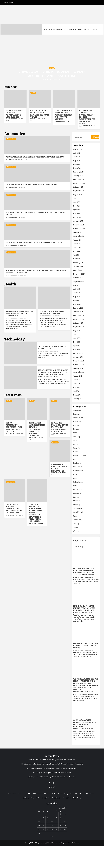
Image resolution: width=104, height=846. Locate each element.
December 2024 (78, 225)
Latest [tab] (85, 540)
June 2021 (77, 383)
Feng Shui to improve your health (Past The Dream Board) (85, 646)
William (47, 79)
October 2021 (78, 368)
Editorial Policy (28, 798)
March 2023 (77, 304)
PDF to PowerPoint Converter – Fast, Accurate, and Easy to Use (70, 29)
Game (75, 440)
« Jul (51, 836)
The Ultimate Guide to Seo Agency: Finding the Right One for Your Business (64, 115)
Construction (78, 418)
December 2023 (78, 270)
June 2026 (77, 157)
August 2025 (77, 194)
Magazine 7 (65, 843)
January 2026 (78, 176)
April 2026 (76, 164)
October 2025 (78, 187)
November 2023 (79, 274)
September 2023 (79, 281)
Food (75, 433)
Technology (77, 520)
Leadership (77, 463)
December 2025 (78, 179)
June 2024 (77, 247)
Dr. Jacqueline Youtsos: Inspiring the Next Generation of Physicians (14, 508)
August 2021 (77, 376)
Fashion (76, 425)
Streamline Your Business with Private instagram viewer (39, 114)
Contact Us (12, 794)
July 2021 (76, 380)
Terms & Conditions (77, 794)
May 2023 (76, 296)
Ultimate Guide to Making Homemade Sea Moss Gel (52, 313)
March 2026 (77, 168)
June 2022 (77, 338)
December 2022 (78, 315)
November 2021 (79, 365)
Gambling (76, 437)
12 (47, 822)
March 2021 (77, 395)
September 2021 (79, 372)
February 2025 (78, 217)
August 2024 (77, 240)
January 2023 (78, 312)
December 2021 (78, 361)
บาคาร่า (52, 787)
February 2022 (78, 353)
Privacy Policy (63, 794)
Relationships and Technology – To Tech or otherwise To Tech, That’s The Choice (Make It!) (53, 372)
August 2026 (77, 149)
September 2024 (79, 236)
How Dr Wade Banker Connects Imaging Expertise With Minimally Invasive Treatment (37, 429)
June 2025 (77, 202)
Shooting (76, 501)
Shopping (76, 504)
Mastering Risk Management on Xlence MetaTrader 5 (52, 772)
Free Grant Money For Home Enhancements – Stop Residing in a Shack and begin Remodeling (85, 571)
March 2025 (77, 213)
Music (75, 474)
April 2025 (76, 210)
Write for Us (37, 794)
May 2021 (76, 387)
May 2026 (76, 160)
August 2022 (77, 330)
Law (74, 459)
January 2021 (78, 399)
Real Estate (77, 489)
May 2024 (76, 251)
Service (76, 497)
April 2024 (76, 255)
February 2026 (78, 172)
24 (39, 829)
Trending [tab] (78, 546)
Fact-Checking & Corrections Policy (48, 798)
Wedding (76, 531)
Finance (55, 442)
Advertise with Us (50, 794)
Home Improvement (80, 455)
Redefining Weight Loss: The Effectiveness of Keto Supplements (19, 314)
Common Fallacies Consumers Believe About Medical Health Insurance (85, 723)
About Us (28, 794)
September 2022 (79, 327)
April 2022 (76, 346)
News (52, 68)
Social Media (77, 508)
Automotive (11, 139)
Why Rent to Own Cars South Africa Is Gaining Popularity (34, 243)
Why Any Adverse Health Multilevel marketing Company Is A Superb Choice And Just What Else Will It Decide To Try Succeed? (85, 684)
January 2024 (78, 266)
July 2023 (76, 289)
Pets (75, 486)
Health (75, 452)
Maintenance (78, 470)
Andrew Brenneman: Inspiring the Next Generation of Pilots (35, 157)
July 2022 (76, 334)
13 (52, 822)
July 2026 (76, 153)
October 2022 (78, 323)
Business (76, 414)
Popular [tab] (77, 540)
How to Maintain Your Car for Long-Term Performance (32, 185)
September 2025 (79, 191)
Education (10, 482)
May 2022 (76, 342)
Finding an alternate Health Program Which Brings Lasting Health (84, 608)
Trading (76, 523)
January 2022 (78, 357)
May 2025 (76, 206)
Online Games (78, 482)
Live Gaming (77, 467)
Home (20, 794)
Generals (76, 448)
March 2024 (77, 259)
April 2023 (76, 300)
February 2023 (78, 308)
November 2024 (79, 228)
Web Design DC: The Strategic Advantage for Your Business (14, 114)
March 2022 (77, 349)
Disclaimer (90, 794)
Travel (75, 527)
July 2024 (76, 244)
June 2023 (77, 293)
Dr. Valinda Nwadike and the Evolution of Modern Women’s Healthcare (59, 427)
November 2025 (79, 183)
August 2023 (77, 285)
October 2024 (78, 232)
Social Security (78, 512)
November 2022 (79, 319)
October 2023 (78, 278)
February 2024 (78, 263)
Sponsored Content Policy (72, 798)
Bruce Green (12, 119)
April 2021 (76, 391)
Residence (77, 493)
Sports (75, 516)
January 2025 (78, 221)
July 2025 (76, 198)
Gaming (76, 444)
